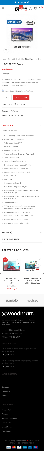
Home (4, 59)
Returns (5, 414)
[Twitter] (18, 2)
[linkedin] (25, 2)
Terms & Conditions (9, 418)
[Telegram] (28, 2)
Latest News (7, 427)
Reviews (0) (7, 232)
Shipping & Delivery (11, 239)
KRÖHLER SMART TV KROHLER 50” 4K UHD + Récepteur (32, 280)
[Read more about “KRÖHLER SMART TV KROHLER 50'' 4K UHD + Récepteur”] (39, 264)
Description (7, 125)
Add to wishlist (23, 104)
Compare (8, 104)
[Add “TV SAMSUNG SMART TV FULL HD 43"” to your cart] (18, 264)
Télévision (29, 59)
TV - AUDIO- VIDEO (15, 59)
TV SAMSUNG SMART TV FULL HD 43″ (11, 280)
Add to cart (21, 98)
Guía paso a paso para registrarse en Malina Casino (19, 349)
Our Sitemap (6, 431)
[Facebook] (15, 2)
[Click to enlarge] (6, 50)
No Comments (15, 355)
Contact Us (6, 422)
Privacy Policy (7, 410)
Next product (41, 59)
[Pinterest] (21, 2)
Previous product (36, 59)
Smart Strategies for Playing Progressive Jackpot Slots (20, 361)
